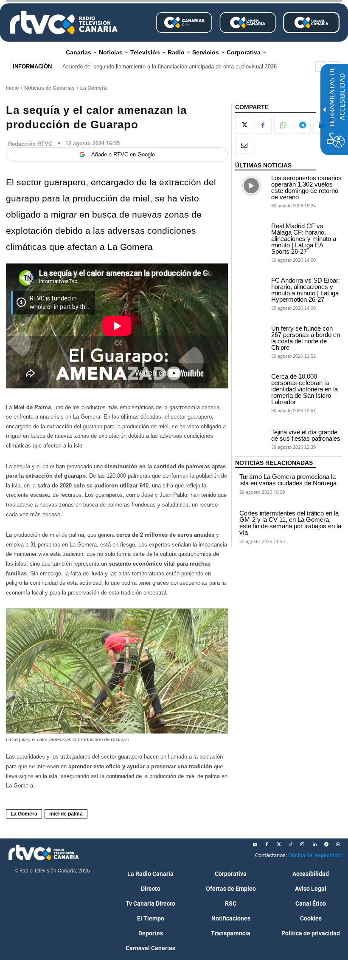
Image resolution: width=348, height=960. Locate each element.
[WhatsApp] (282, 125)
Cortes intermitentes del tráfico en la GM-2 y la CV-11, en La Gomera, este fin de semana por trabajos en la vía (290, 523)
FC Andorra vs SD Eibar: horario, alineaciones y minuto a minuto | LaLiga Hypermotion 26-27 (305, 290)
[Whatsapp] (338, 844)
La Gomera (93, 88)
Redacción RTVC (30, 144)
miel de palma (66, 814)
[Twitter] (279, 844)
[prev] (320, 66)
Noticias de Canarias (49, 88)
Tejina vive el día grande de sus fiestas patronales (305, 435)
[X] (243, 125)
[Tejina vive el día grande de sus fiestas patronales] (251, 439)
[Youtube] (255, 844)
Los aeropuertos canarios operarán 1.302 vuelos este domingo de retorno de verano (306, 187)
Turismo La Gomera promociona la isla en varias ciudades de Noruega (288, 480)
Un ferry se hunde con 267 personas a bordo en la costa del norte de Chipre (305, 338)
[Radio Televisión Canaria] (63, 22)
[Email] (243, 145)
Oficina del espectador (315, 855)
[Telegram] (302, 125)
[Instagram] (302, 844)
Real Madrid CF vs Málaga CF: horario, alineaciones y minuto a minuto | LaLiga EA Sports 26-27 (303, 238)
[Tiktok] (291, 844)
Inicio (12, 88)
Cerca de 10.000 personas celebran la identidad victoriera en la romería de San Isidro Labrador (304, 389)
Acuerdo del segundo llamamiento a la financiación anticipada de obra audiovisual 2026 (169, 66)
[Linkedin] (314, 844)
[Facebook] (263, 125)
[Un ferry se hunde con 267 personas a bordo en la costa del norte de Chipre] (251, 336)
